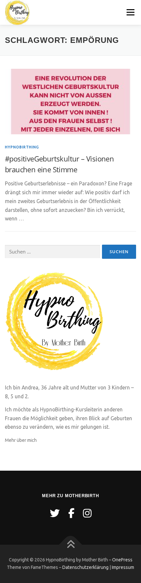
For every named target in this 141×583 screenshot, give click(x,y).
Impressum (123, 567)
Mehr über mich (21, 440)
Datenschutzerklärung (85, 567)
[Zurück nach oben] (70, 544)
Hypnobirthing (22, 147)
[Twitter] (55, 513)
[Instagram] (87, 513)
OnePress (122, 559)
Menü (130, 12)
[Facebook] (71, 513)
